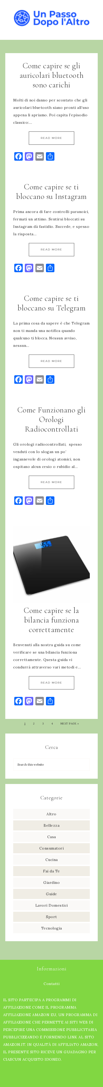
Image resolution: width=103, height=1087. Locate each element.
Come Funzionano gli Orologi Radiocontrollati (51, 419)
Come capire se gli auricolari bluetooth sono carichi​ (52, 75)
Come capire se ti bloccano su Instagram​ (51, 191)
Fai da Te (51, 871)
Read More (51, 138)
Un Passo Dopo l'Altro (51, 16)
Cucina (51, 859)
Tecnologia (51, 928)
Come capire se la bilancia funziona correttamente (51, 620)
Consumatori (51, 848)
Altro (51, 814)
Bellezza (51, 825)
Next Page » (69, 723)
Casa (51, 836)
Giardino (51, 882)
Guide (51, 894)
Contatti (51, 983)
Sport (51, 916)
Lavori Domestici (51, 905)
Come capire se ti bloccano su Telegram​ (51, 303)
